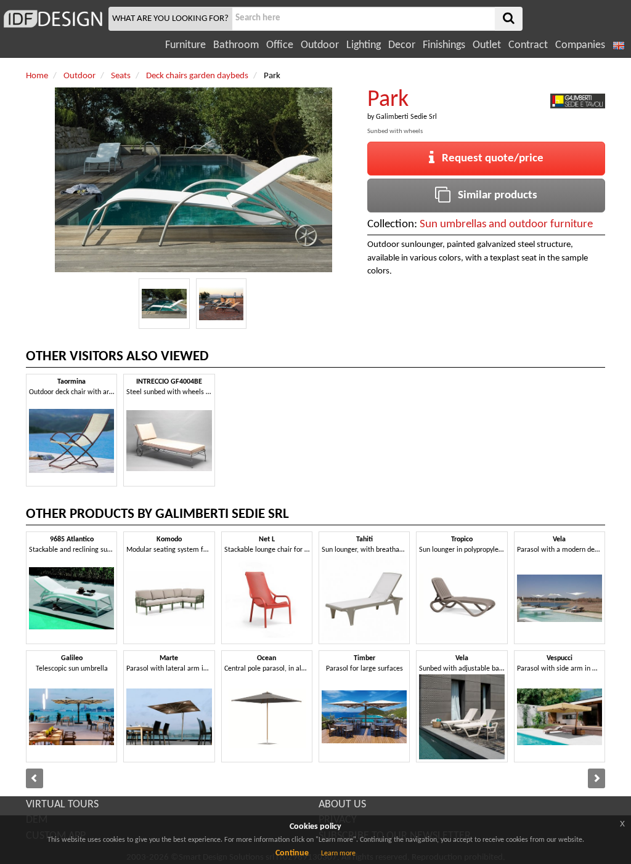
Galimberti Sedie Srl (406, 117)
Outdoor (320, 45)
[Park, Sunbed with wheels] (164, 303)
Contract (528, 45)
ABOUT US (342, 804)
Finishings (444, 45)
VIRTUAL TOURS (62, 804)
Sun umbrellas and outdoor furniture (506, 224)
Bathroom (236, 45)
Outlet (487, 45)
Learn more (338, 853)
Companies (580, 45)
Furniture (185, 45)
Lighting (363, 45)
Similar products (493, 195)
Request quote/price (488, 158)
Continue (292, 853)
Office (279, 45)
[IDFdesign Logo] (52, 19)
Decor (401, 45)
